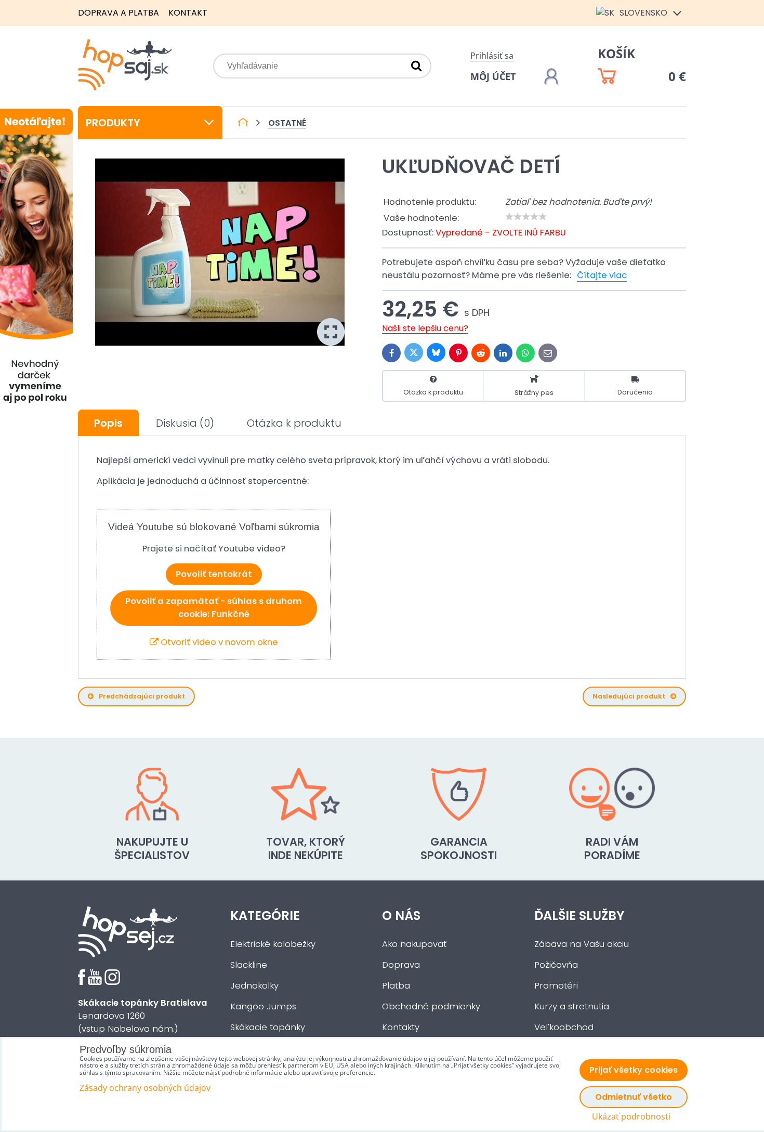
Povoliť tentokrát (214, 574)
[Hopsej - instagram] (112, 982)
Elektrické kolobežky (272, 944)
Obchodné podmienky (431, 1006)
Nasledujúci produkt (628, 696)
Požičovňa (556, 965)
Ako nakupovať (414, 944)
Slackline (248, 965)
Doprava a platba (118, 13)
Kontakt (187, 13)
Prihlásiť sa (491, 55)
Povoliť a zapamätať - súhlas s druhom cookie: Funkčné (213, 607)
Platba (396, 986)
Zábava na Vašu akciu (581, 944)
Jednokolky (254, 986)
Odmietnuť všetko (633, 1097)
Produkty (113, 122)
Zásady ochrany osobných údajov (145, 1088)
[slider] (526, 217)
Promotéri (556, 986)
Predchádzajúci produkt (142, 696)
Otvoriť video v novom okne (218, 642)
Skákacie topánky (267, 1027)
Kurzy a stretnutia (571, 1006)
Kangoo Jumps (263, 1006)
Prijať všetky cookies (633, 1070)
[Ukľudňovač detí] (220, 252)
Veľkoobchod (564, 1027)
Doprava (401, 965)
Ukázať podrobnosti (631, 1116)
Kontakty (400, 1027)
